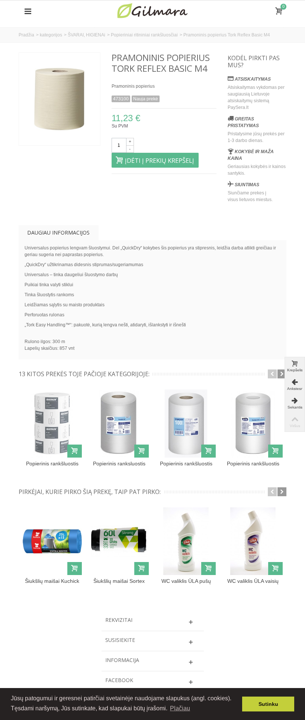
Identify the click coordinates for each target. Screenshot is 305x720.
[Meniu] (28, 11)
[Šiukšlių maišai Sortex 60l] (119, 541)
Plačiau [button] (180, 708)
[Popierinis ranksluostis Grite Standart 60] (119, 423)
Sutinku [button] (268, 704)
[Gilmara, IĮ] (152, 11)
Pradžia (26, 35)
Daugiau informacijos (58, 232)
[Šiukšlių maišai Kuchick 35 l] (52, 541)
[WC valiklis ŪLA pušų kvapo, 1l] (186, 541)
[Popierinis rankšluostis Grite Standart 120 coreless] (253, 423)
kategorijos (51, 35)
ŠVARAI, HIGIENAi (86, 35)
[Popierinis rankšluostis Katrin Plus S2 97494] (52, 423)
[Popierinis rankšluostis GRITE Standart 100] (186, 423)
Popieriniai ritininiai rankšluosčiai (144, 35)
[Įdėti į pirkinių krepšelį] (74, 451)
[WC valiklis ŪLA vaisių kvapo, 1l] (253, 541)
